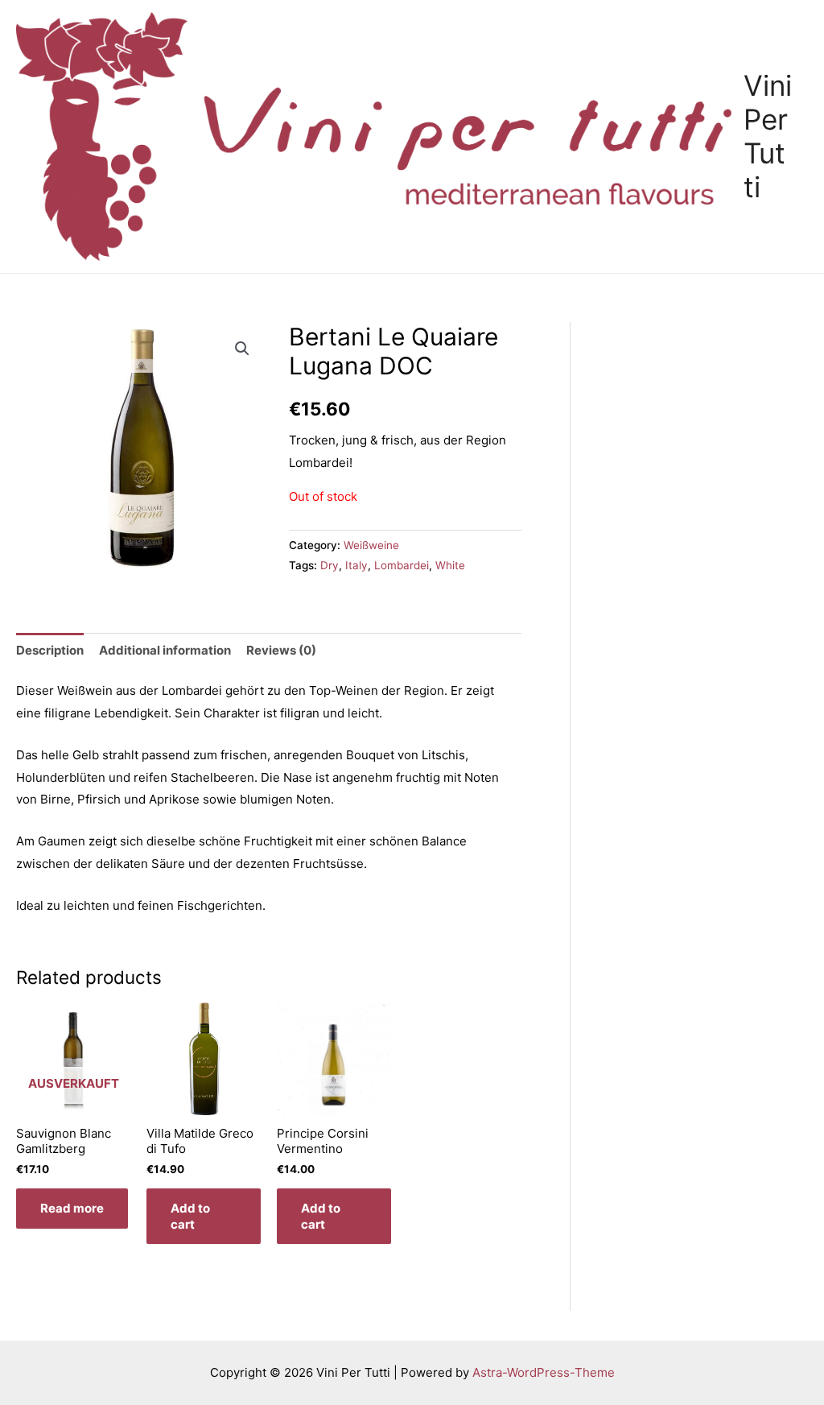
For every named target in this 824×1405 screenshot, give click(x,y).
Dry (329, 565)
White (450, 565)
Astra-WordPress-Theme (543, 1372)
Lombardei (401, 565)
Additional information (165, 650)
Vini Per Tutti (768, 136)
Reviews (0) (281, 650)
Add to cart (190, 1216)
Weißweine (371, 545)
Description (50, 650)
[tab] (50, 650)
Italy (356, 565)
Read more (72, 1208)
